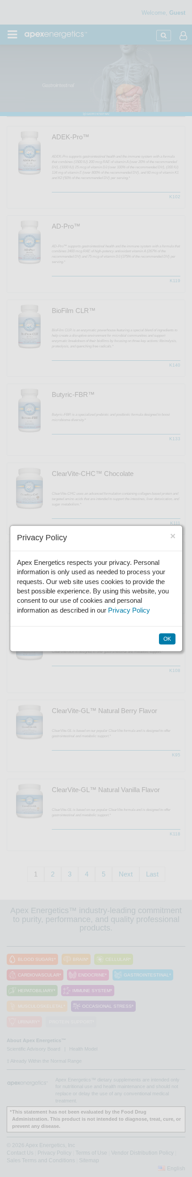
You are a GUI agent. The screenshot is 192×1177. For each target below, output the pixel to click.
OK (167, 639)
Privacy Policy (129, 610)
